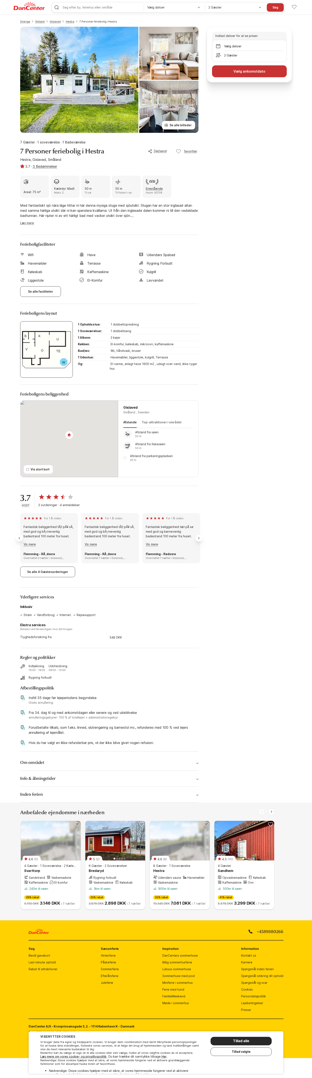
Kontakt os (248, 955)
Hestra (70, 21)
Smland (40, 21)
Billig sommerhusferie (177, 962)
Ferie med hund (173, 989)
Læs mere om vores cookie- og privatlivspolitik (73, 1056)
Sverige (25, 21)
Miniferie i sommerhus (177, 982)
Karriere (246, 962)
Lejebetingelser (252, 1003)
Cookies (247, 989)
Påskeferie (108, 962)
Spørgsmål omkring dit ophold (262, 976)
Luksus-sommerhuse (176, 969)
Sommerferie (110, 969)
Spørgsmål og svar (254, 982)
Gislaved (55, 21)
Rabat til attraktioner (43, 969)
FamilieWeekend (173, 996)
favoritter (190, 151)
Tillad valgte (241, 1051)
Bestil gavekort (39, 955)
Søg (275, 7)
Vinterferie (108, 955)
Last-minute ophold (42, 962)
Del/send (160, 151)
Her (164, 1056)
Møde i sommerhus (175, 1003)
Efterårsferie (109, 976)
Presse (246, 1010)
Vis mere (30, 544)
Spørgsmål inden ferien (257, 969)
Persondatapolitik (253, 996)
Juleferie (107, 982)
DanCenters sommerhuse (180, 955)
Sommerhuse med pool (178, 976)
